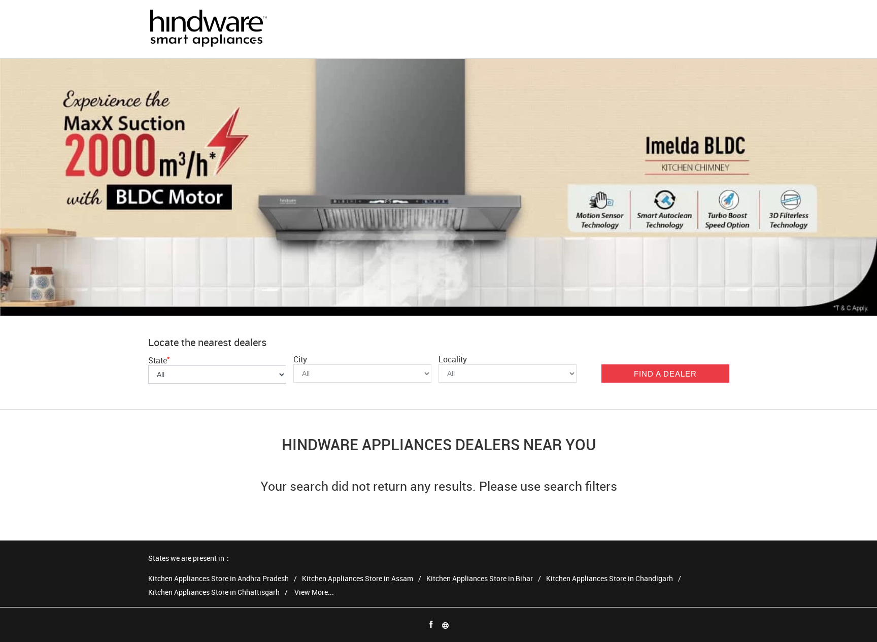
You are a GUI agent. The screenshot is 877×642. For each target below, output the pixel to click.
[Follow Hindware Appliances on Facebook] (431, 625)
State (159, 360)
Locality (452, 359)
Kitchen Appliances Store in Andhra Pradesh (218, 579)
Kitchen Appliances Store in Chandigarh (609, 579)
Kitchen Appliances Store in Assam (357, 579)
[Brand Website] (445, 625)
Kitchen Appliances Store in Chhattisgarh (214, 592)
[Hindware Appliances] (208, 29)
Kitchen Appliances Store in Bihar (479, 579)
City (300, 359)
